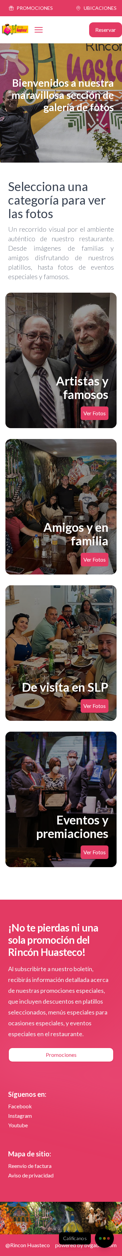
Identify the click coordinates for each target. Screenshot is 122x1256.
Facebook (20, 1106)
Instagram (20, 1115)
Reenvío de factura (30, 1166)
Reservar (105, 29)
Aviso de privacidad (31, 1175)
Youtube (18, 1125)
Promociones (61, 1054)
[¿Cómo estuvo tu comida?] (104, 1238)
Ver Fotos (94, 413)
